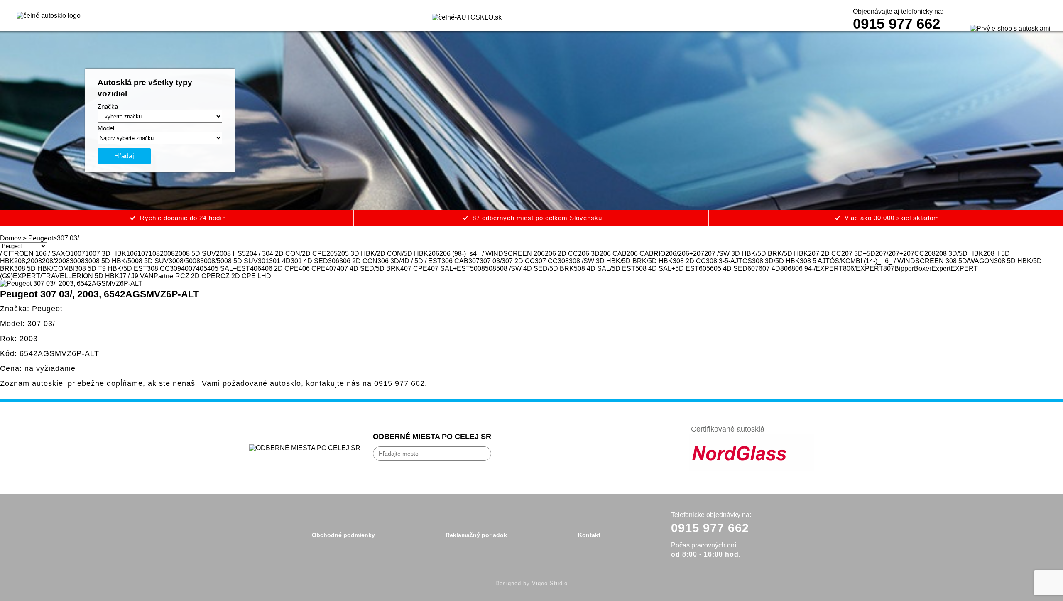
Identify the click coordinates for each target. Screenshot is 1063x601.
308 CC (158, 268)
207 (698, 253)
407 (331, 268)
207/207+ (889, 253)
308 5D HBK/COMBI (44, 268)
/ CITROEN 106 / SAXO (35, 253)
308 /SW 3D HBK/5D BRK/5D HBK (621, 261)
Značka (108, 106)
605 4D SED (728, 268)
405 (201, 268)
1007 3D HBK (105, 253)
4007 (188, 268)
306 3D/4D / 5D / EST (409, 261)
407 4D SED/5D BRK (368, 268)
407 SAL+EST (448, 268)
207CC (913, 253)
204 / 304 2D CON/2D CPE (286, 253)
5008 (477, 268)
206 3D (589, 253)
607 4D (769, 268)
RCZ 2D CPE (195, 276)
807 (888, 268)
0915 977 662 (896, 23)
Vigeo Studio (550, 583)
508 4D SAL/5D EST (604, 268)
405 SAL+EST (228, 268)
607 (753, 268)
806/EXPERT (863, 268)
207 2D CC (824, 253)
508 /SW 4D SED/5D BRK (535, 268)
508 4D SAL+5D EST (667, 268)
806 (785, 268)
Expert (940, 268)
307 (474, 261)
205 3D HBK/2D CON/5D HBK (383, 253)
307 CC (546, 261)
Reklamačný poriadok (476, 535)
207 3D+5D (858, 253)
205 (332, 253)
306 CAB (454, 261)
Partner (164, 276)
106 (131, 253)
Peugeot (40, 238)
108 (154, 253)
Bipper (904, 268)
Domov (10, 238)
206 (433, 253)
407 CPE (413, 268)
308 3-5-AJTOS (729, 261)
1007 (77, 253)
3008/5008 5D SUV (229, 261)
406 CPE (312, 268)
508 (490, 268)
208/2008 (56, 261)
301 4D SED (309, 261)
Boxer (922, 268)
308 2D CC (689, 261)
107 (143, 253)
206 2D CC (561, 253)
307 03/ (491, 261)
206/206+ (679, 253)
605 (704, 268)
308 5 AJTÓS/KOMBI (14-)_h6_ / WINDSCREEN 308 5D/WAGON (897, 261)
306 (333, 261)
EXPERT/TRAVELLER (47, 276)
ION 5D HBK (100, 276)
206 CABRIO (646, 253)
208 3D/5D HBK (959, 253)
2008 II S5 (231, 253)
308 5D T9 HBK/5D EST (111, 268)
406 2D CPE (280, 268)
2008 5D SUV (195, 253)
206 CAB (613, 253)
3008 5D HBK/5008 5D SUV (127, 261)
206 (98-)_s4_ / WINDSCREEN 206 (492, 253)
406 (255, 268)
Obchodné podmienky (343, 535)
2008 (167, 253)
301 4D (280, 261)
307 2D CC (518, 261)
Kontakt (589, 535)
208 (930, 253)
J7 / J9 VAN (136, 276)
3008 (77, 261)
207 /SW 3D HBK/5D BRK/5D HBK (756, 253)
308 (563, 261)
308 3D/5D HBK (776, 261)
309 (175, 268)
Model (106, 128)
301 (263, 261)
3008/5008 (184, 261)
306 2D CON (358, 261)
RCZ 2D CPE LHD (243, 276)
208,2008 (28, 261)
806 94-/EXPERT (817, 268)
